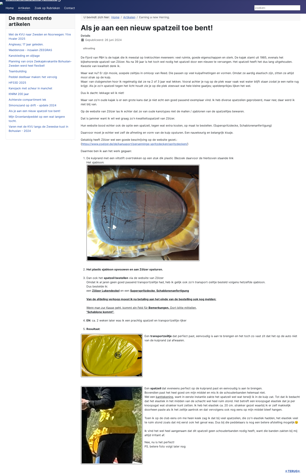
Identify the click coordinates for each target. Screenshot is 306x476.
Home (10, 8)
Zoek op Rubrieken (47, 8)
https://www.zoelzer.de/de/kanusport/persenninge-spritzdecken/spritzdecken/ (134, 144)
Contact (69, 8)
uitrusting (89, 48)
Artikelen (24, 8)
